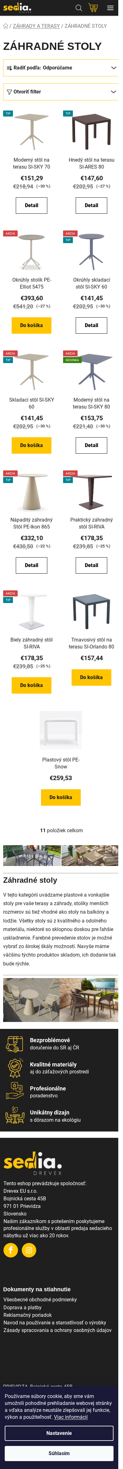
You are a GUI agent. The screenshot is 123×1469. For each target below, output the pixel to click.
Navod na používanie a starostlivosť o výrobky (54, 1323)
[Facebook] (10, 1250)
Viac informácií (71, 1417)
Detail (31, 205)
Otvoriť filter (27, 92)
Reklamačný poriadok (27, 1315)
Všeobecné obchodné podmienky (40, 1300)
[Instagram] (29, 1250)
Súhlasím (59, 1453)
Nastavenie (59, 1433)
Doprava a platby (22, 1308)
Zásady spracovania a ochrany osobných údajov (57, 1330)
